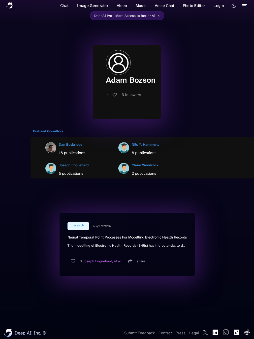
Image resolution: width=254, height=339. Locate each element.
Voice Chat (164, 5)
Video (122, 5)
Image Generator (92, 5)
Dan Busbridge (70, 144)
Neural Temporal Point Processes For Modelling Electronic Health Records (127, 237)
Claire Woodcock (145, 165)
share (141, 261)
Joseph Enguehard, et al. (102, 261)
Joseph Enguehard (74, 165)
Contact (165, 333)
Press (181, 333)
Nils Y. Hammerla (145, 144)
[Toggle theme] (234, 6)
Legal (194, 333)
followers (131, 94)
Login (219, 5)
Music (141, 5)
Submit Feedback (139, 333)
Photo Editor (194, 5)
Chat (64, 5)
